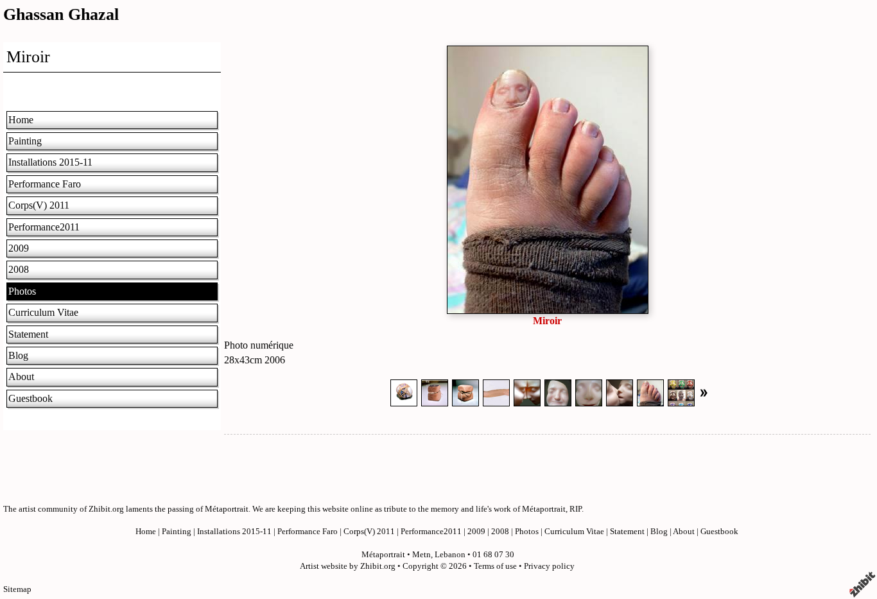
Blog (18, 355)
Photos (22, 291)
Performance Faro (44, 183)
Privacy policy (549, 566)
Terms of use (495, 566)
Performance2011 (44, 226)
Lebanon (450, 554)
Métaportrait (383, 554)
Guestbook (30, 398)
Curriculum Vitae (43, 312)
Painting (25, 140)
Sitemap (17, 589)
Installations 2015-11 (50, 162)
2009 (18, 248)
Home (20, 119)
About (21, 376)
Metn (421, 554)
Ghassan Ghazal (61, 14)
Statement (28, 334)
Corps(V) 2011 (38, 205)
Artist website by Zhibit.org (347, 566)
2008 (18, 269)
